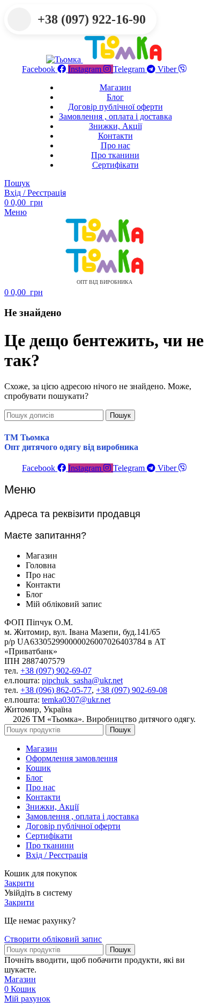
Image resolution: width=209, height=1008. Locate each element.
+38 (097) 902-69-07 (56, 670)
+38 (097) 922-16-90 (92, 19)
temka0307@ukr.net (76, 699)
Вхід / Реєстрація (56, 855)
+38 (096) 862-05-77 (56, 690)
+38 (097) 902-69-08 (131, 690)
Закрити (19, 883)
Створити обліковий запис (53, 938)
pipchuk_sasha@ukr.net (82, 680)
